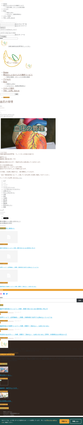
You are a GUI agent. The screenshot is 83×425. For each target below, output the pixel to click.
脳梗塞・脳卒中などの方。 (9, 388)
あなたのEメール (20, 34)
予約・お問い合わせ (9, 18)
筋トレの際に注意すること (13, 221)
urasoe (5, 186)
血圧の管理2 (8, 223)
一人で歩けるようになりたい (11, 189)
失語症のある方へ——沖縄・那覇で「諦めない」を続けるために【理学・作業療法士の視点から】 (33, 334)
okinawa (5, 184)
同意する (64, 421)
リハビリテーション (9, 187)
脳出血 (5, 200)
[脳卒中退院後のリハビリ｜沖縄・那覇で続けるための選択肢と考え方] (9, 242)
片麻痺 (5, 198)
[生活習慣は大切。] (4, 397)
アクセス (5, 9)
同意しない (75, 421)
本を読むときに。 (6, 375)
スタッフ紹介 (7, 16)
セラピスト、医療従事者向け (13, 14)
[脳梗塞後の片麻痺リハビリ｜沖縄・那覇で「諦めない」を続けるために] (9, 281)
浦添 (4, 196)
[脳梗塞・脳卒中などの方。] (4, 385)
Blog (4, 11)
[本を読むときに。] (4, 372)
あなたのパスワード (21, 26)
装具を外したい (7, 205)
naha (4, 182)
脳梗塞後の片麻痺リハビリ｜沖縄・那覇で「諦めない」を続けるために (18, 286)
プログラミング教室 (8, 415)
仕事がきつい (7, 191)
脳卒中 (5, 201)
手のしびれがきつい (9, 192)
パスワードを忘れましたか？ (8, 29)
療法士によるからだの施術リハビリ (13, 5)
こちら (20, 178)
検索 (1, 297)
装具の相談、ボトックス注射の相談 (15, 7)
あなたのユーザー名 (21, 24)
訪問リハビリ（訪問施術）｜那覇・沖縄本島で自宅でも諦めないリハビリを (19, 267)
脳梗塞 (5, 203)
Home (5, 4)
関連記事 (3, 228)
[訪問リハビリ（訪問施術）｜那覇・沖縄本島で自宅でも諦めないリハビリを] (9, 262)
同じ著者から (10, 228)
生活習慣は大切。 (6, 401)
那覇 (4, 207)
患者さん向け (9, 12)
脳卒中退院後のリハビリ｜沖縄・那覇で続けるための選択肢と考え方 (17, 248)
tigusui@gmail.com (13, 352)
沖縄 (4, 194)
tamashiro (2, 107)
